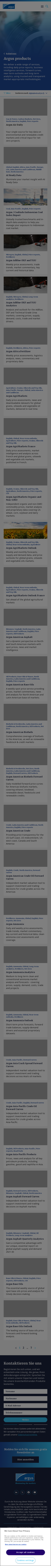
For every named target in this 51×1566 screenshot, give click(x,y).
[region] (25, 1547)
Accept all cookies (25, 1552)
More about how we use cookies (15, 1544)
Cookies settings (25, 1560)
